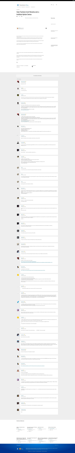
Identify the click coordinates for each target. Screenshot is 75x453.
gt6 (24, 65)
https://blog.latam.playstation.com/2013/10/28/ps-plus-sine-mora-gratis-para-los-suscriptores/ (33, 365)
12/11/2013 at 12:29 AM (23, 410)
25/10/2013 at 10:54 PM (23, 150)
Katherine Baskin (40, 440)
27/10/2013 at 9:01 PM (23, 258)
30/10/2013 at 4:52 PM (23, 380)
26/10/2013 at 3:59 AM (23, 206)
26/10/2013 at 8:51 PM (23, 215)
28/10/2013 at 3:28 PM (23, 286)
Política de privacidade (38, 451)
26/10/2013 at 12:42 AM (23, 168)
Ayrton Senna (18, 65)
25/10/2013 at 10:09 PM (23, 136)
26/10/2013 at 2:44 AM (23, 198)
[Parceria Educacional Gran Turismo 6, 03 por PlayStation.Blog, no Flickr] (34, 50)
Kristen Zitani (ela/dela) (52, 428)
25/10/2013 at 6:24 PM (23, 82)
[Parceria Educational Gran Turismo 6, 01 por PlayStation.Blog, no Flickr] (30, 32)
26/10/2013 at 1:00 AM (23, 182)
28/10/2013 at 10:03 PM (23, 328)
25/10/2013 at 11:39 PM (23, 157)
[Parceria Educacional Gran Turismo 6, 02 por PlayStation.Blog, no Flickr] (25, 50)
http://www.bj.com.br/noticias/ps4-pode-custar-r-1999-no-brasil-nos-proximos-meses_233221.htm (33, 270)
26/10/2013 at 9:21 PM (23, 231)
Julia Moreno (40, 428)
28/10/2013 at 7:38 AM (23, 275)
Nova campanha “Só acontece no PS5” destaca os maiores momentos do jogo (32, 427)
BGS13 (19, 65)
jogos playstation (26, 65)
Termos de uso (34, 451)
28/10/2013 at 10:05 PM (23, 335)
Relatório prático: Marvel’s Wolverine (52, 427)
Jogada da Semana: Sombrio (41, 427)
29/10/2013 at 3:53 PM (23, 364)
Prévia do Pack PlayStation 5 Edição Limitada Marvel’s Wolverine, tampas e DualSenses (53, 438)
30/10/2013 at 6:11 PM (23, 387)
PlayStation (23, 5)
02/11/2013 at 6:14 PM (23, 396)
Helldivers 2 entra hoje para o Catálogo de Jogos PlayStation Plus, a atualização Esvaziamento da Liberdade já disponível (43, 439)
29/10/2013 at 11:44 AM (23, 350)
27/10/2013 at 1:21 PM (23, 244)
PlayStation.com (30, 451)
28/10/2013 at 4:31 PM (23, 302)
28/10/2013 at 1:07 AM (23, 267)
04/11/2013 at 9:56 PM (23, 403)
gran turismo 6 (22, 65)
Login (53, 4)
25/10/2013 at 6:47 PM (23, 95)
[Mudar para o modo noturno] (51, 4)
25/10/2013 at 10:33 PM (23, 143)
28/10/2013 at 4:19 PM (23, 293)
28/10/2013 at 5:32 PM (23, 310)
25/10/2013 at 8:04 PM (23, 103)
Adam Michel (19, 440)
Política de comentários (44, 451)
